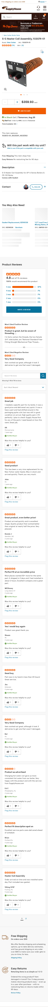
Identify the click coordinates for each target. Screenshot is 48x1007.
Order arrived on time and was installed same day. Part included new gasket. (24, 881)
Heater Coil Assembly (15, 876)
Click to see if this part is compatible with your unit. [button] (25, 148)
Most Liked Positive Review (16, 324)
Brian (7, 838)
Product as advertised (15, 772)
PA (6, 482)
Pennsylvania (9, 430)
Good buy (9, 673)
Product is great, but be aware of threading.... (20, 332)
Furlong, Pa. (9, 890)
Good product (11, 466)
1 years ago (8, 432)
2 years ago (9, 539)
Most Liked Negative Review (17, 352)
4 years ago (9, 593)
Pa (5, 737)
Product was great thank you (17, 630)
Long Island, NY (10, 591)
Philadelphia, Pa (10, 791)
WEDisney (9, 588)
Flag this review (11, 450)
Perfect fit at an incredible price (20, 572)
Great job (9, 401)
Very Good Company (14, 359)
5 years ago (9, 892)
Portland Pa (9, 840)
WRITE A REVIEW (24, 310)
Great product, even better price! (20, 517)
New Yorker (11, 43)
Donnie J (8, 534)
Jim (6, 685)
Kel (6, 734)
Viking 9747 (9, 887)
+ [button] (45, 187)
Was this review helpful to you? (18, 441)
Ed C (6, 788)
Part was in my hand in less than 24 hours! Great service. (22, 678)
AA (6, 428)
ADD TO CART (25, 111)
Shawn (7, 635)
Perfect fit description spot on (19, 826)
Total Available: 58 (9, 124)
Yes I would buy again (15, 626)
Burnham (18, 227)
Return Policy (15, 993)
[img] (7, 45)
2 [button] (25, 919)
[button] (8, 45)
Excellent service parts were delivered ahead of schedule (23, 831)
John (7, 479)
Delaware (8, 687)
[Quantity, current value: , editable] (11, 102)
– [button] (45, 167)
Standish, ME (9, 536)
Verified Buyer (12, 436)
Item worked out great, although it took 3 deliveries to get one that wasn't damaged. (22, 364)
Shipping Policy (16, 958)
